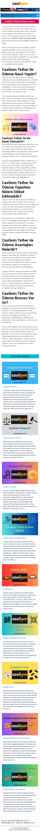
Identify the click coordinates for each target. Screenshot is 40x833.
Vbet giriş (11, 821)
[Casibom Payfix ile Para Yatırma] (20, 786)
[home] (20, 7)
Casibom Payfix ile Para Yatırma (14, 789)
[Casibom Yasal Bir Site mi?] (20, 434)
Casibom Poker (8, 687)
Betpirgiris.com (29, 823)
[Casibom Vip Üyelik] (20, 483)
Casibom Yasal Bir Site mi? (12, 438)
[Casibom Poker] (20, 684)
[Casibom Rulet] (20, 586)
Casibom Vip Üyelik (9, 487)
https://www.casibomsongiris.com (20, 829)
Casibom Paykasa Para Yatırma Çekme (16, 738)
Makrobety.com (21, 821)
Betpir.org (19, 823)
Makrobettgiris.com (8, 823)
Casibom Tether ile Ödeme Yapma (14, 538)
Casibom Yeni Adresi (10, 387)
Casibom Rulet (8, 589)
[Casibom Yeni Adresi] (20, 383)
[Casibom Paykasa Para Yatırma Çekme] (20, 735)
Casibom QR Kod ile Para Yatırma (14, 638)
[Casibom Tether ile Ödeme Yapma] (20, 535)
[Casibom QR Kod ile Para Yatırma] (20, 635)
